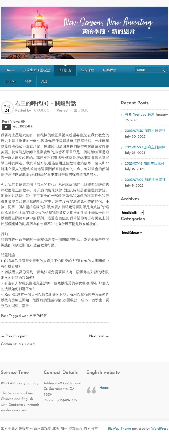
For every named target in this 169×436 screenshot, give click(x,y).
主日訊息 (65, 70)
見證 (44, 81)
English (11, 81)
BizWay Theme (119, 429)
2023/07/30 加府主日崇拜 (145, 131)
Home (10, 70)
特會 (28, 81)
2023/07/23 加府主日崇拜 (145, 147)
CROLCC (41, 110)
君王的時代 (38, 316)
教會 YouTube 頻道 (139, 114)
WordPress (159, 429)
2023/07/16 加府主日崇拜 (145, 163)
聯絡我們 (109, 70)
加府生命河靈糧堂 (36, 70)
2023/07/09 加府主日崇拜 (145, 180)
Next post (99, 336)
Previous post (14, 336)
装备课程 (87, 70)
